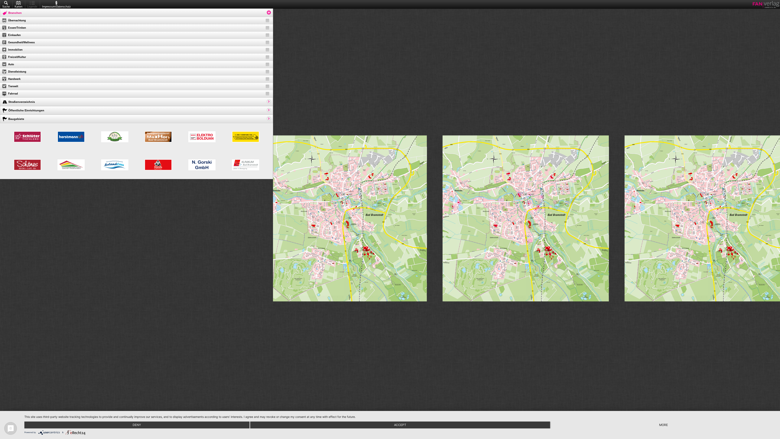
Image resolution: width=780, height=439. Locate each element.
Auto (11, 64)
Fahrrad (13, 93)
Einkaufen (14, 35)
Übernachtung (17, 20)
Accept (400, 425)
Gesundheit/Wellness (21, 42)
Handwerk (14, 78)
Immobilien (15, 49)
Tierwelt (13, 86)
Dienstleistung (17, 71)
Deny (137, 425)
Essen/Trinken (17, 27)
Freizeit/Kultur (17, 57)
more (663, 425)
